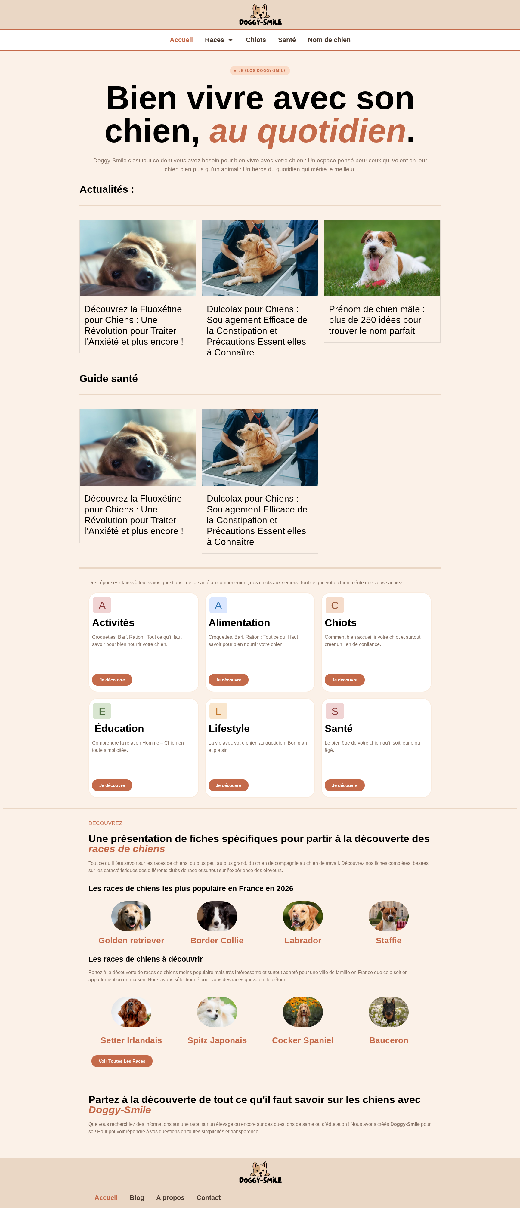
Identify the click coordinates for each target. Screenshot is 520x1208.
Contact (209, 1197)
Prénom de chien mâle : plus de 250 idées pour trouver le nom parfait (377, 320)
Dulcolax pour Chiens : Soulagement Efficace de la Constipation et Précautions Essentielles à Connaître (257, 330)
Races (214, 40)
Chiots (256, 40)
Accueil (181, 40)
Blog (137, 1197)
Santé (287, 40)
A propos (170, 1197)
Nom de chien (329, 40)
